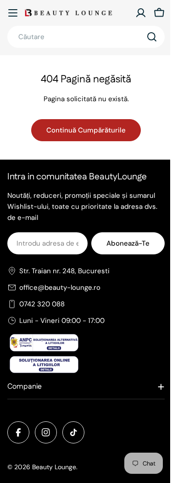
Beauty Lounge (54, 467)
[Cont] (140, 12)
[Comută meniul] (12, 12)
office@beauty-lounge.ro (59, 287)
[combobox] (86, 37)
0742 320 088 (42, 304)
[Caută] (151, 36)
